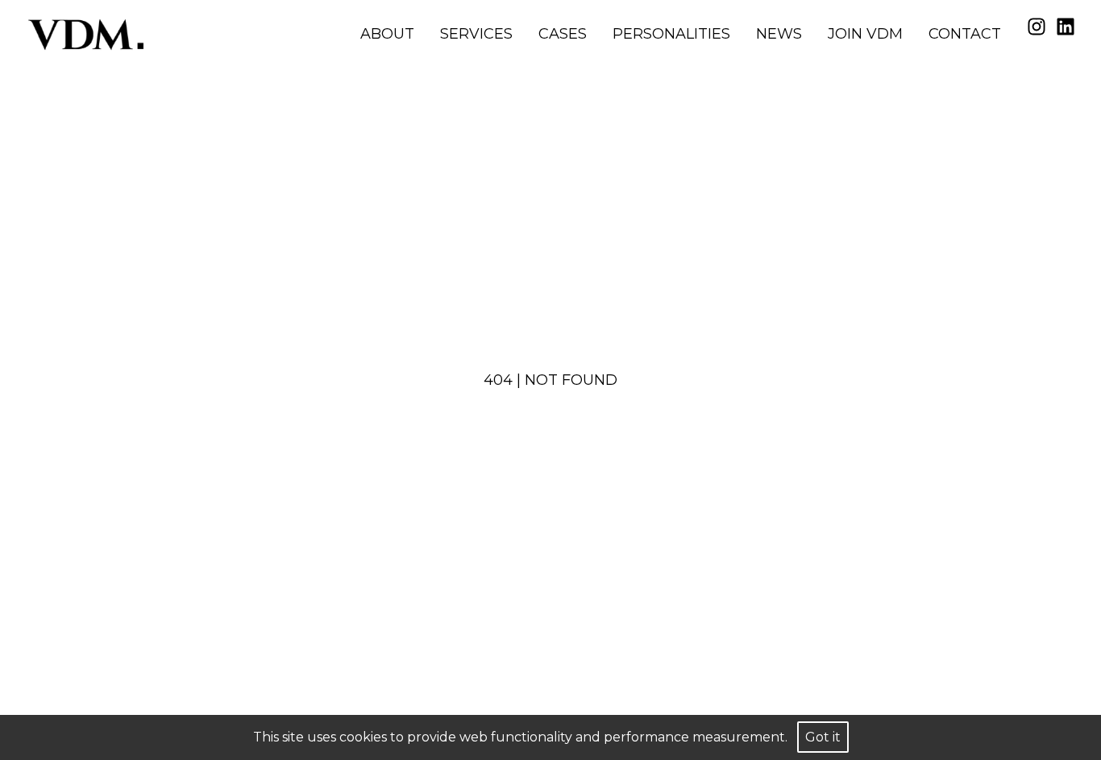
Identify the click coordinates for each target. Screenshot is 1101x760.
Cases (562, 34)
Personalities (671, 34)
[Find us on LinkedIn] (1065, 26)
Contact (965, 34)
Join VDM (865, 34)
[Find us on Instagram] (1036, 26)
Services (476, 34)
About (387, 34)
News (779, 34)
